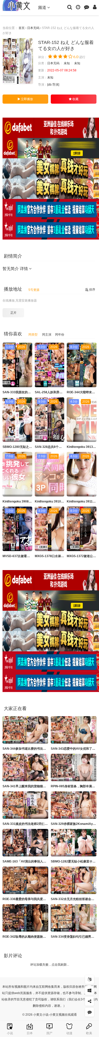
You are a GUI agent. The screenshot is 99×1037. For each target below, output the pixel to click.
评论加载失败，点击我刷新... (49, 964)
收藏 (75, 99)
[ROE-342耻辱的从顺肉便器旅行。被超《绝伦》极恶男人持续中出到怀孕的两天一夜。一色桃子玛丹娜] (25, 918)
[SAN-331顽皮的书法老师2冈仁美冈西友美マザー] (25, 805)
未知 (67, 63)
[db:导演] (53, 84)
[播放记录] (78, 7)
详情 (24, 268)
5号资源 (33, 290)
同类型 (33, 334)
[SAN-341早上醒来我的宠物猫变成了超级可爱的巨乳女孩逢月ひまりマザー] (25, 767)
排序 (91, 289)
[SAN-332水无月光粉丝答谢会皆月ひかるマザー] (73, 880)
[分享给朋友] (89, 1001)
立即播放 (26, 99)
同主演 (46, 334)
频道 (42, 7)
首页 (22, 28)
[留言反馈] (86, 7)
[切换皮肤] (89, 990)
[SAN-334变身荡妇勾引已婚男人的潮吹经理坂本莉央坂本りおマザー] (73, 918)
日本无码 (33, 28)
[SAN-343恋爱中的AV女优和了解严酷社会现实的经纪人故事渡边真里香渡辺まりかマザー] (73, 730)
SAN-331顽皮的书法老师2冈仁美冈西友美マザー (36, 824)
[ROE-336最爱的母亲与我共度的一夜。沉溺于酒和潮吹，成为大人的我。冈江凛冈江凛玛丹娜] (25, 880)
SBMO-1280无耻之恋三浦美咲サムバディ (31, 447)
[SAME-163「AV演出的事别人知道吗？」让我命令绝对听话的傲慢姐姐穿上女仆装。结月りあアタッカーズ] (25, 842)
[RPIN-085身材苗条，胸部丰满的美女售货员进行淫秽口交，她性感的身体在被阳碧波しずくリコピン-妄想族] (73, 767)
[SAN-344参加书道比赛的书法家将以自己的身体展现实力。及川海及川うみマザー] (25, 730)
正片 (13, 313)
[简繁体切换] (89, 979)
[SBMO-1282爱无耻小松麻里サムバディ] (73, 842)
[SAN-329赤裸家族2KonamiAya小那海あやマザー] (73, 805)
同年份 (59, 334)
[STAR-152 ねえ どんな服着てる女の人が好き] (18, 61)
